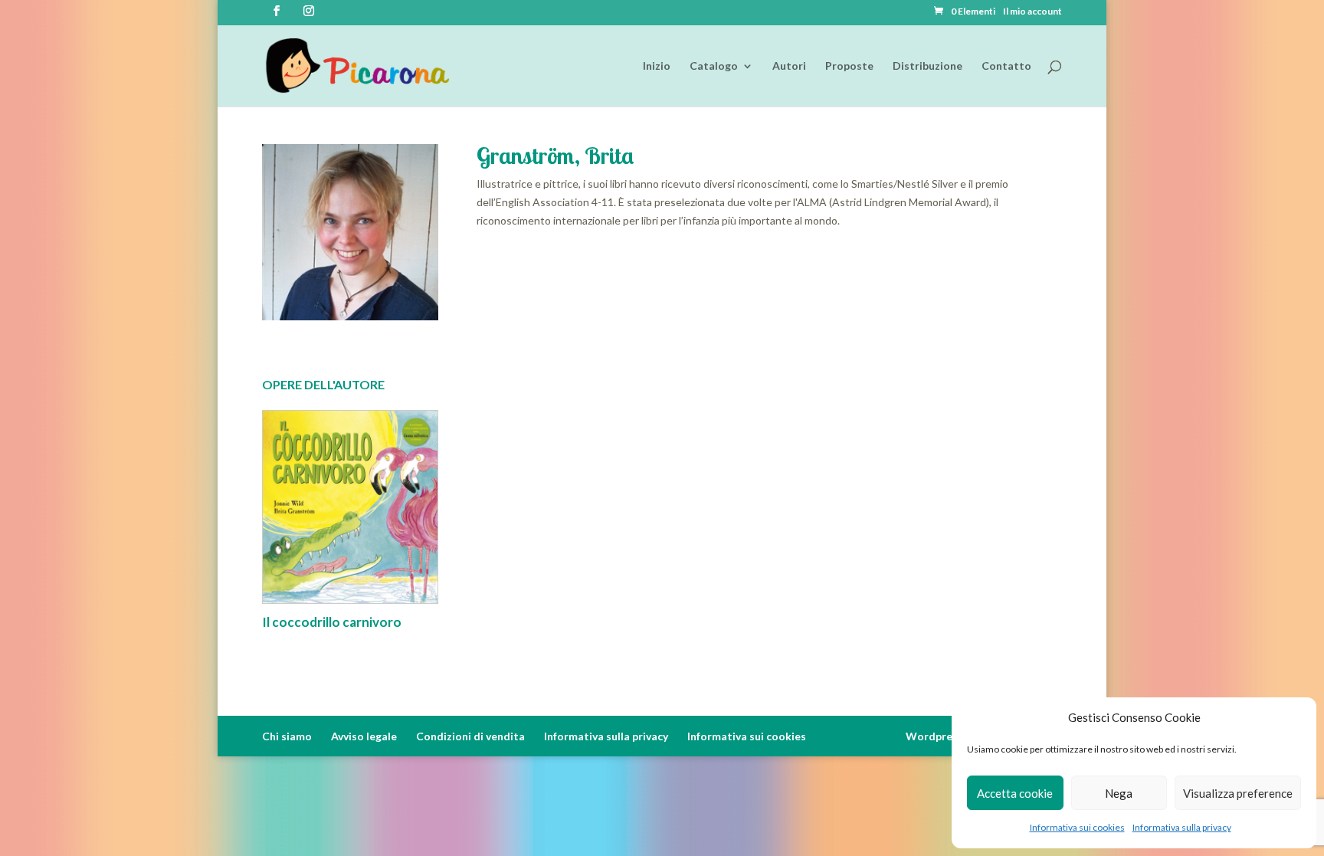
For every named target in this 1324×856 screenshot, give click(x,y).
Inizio (656, 66)
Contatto (1006, 66)
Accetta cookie (1015, 793)
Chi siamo (287, 736)
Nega (1118, 793)
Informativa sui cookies (1077, 827)
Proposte (849, 66)
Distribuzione (927, 66)
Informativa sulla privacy (1181, 827)
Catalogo (714, 66)
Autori (789, 66)
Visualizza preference (1238, 793)
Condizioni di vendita (470, 736)
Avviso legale (364, 736)
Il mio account (1032, 12)
